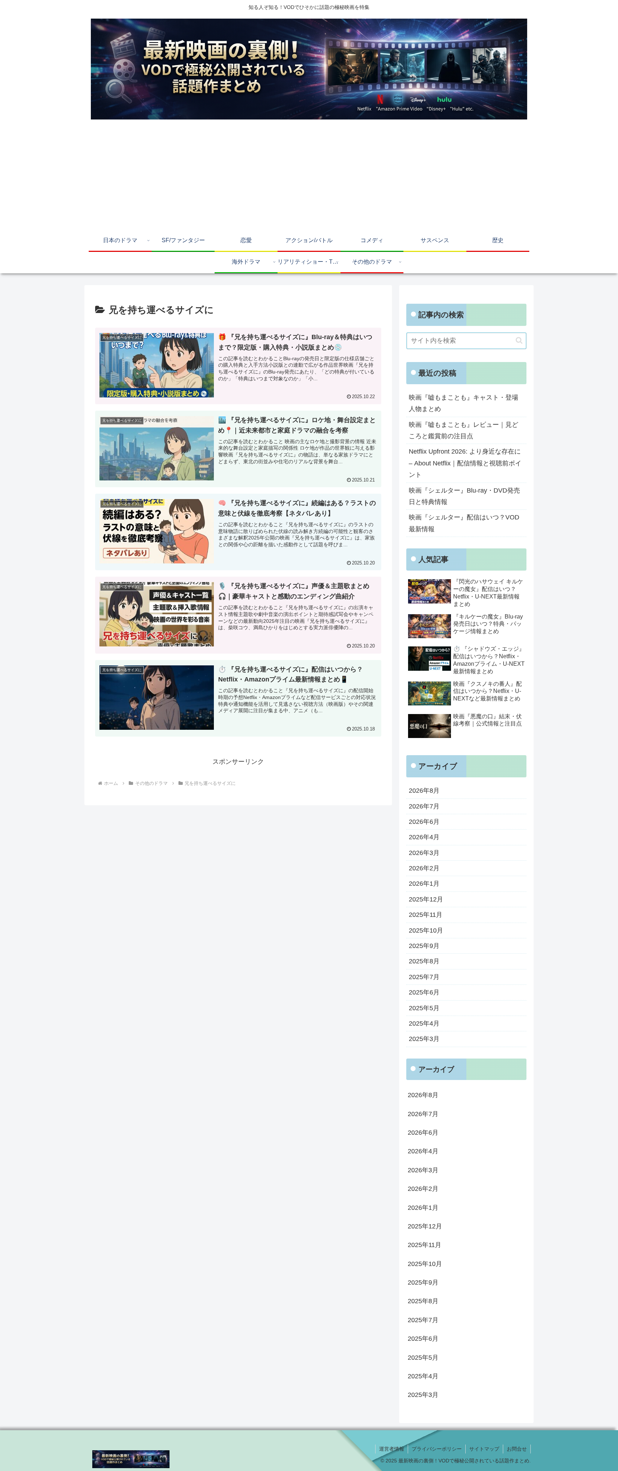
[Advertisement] (309, 177)
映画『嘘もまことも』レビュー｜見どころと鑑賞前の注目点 (463, 430)
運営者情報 (391, 1449)
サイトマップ (484, 1449)
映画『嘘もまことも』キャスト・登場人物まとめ (463, 403)
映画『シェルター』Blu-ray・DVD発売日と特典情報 (464, 496)
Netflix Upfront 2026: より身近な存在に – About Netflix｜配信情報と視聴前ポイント (465, 463)
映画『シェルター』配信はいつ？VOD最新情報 (464, 523)
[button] (519, 340)
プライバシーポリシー (437, 1449)
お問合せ (517, 1449)
